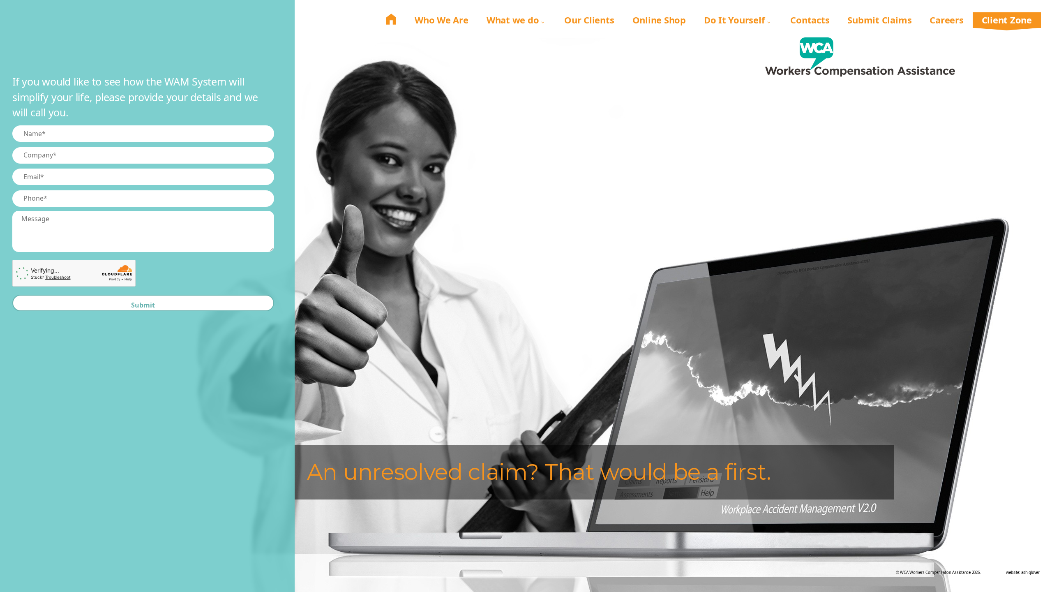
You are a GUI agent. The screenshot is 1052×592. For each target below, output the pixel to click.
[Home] (391, 20)
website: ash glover (1023, 572)
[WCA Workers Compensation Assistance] (860, 63)
